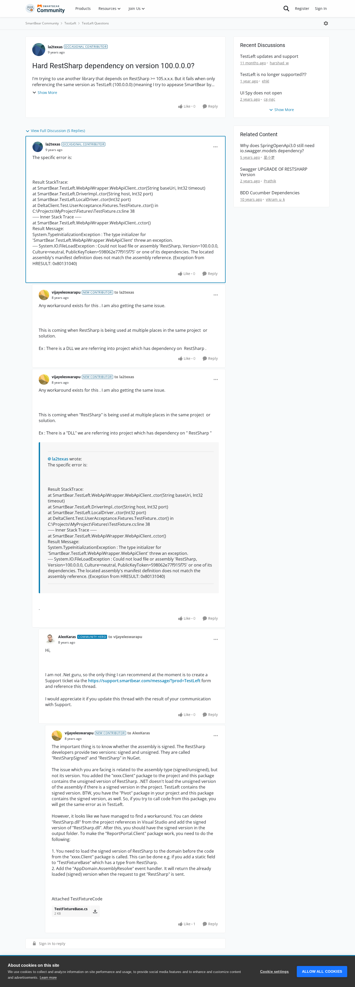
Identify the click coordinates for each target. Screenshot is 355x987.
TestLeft (70, 23)
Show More (47, 92)
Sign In (321, 8)
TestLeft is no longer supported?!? (273, 74)
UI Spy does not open (261, 93)
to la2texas (124, 292)
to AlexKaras (138, 732)
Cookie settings (274, 972)
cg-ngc (269, 99)
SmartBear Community (42, 23)
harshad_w (279, 62)
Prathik (270, 180)
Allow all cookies (322, 972)
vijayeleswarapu (66, 292)
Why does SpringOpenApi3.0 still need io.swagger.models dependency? (277, 148)
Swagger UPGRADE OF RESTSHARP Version (273, 172)
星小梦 (269, 157)
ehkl (265, 81)
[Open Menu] (326, 23)
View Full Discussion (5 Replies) (58, 130)
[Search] (286, 8)
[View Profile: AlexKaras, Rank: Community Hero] (50, 639)
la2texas (55, 46)
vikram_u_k (275, 199)
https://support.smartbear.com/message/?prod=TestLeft (144, 681)
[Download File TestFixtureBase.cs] (95, 911)
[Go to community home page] (45, 8)
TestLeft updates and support (269, 56)
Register (302, 8)
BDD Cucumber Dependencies (270, 193)
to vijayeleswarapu (125, 636)
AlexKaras (67, 636)
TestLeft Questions (95, 23)
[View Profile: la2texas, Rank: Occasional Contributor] (38, 49)
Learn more (48, 977)
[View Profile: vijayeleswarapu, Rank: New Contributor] (44, 295)
